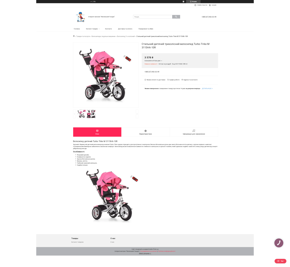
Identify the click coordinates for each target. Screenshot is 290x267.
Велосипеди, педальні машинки (103, 36)
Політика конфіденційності (166, 251)
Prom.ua (155, 249)
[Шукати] (176, 17)
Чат (282, 261)
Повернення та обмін (146, 29)
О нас (112, 242)
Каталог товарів (92, 29)
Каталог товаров (77, 242)
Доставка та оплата (125, 29)
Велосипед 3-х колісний (126, 36)
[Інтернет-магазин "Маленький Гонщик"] (80, 16)
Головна (77, 29)
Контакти (108, 29)
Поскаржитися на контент (148, 251)
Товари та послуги (83, 36)
